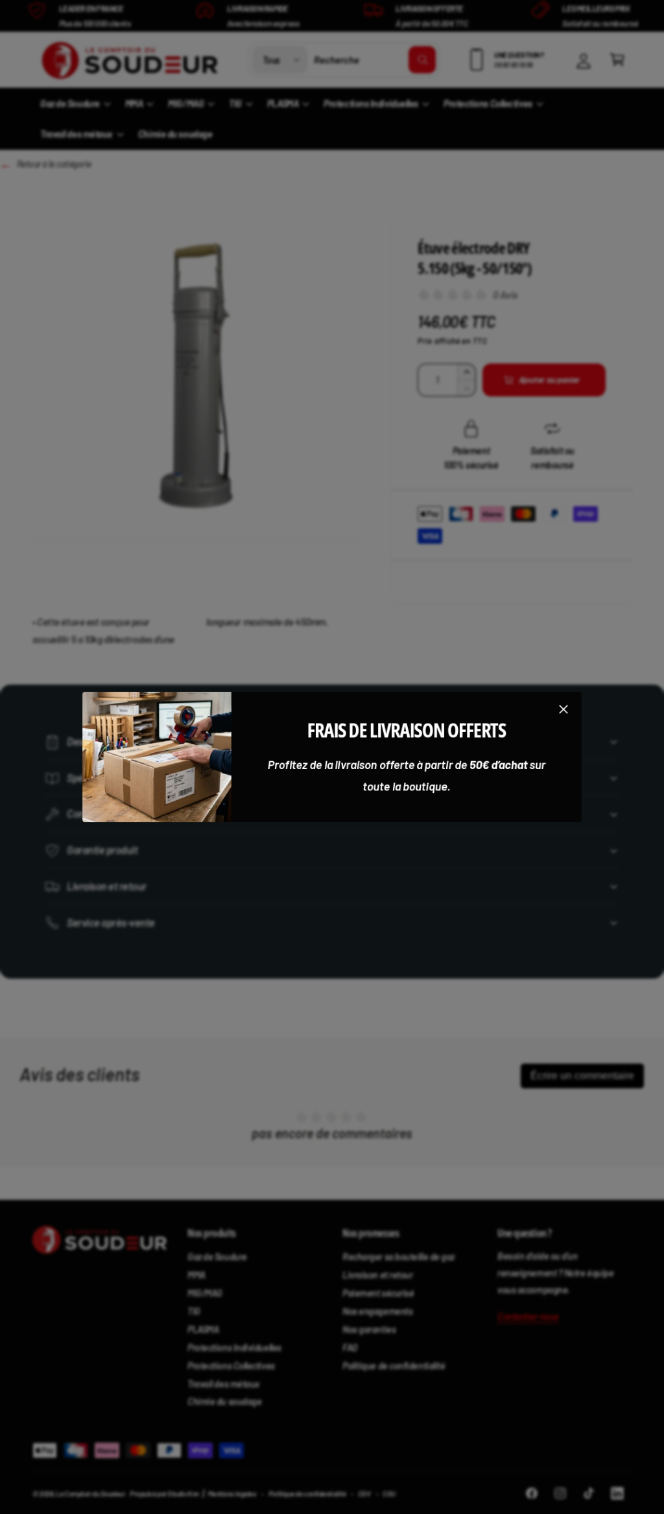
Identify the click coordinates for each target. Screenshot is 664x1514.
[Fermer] (563, 709)
